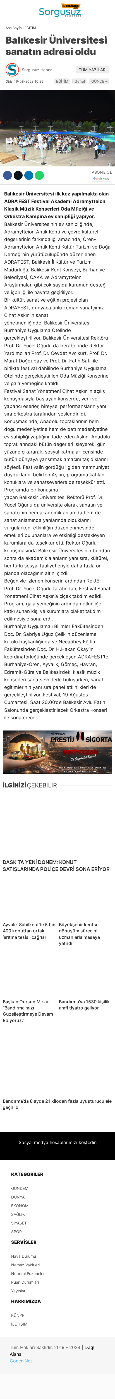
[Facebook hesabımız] (19, 1390)
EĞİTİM (14, 113)
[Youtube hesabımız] (73, 1390)
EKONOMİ (17, 80)
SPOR (13, 91)
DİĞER (14, 125)
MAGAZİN (17, 102)
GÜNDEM (16, 46)
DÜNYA (14, 57)
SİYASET (16, 68)
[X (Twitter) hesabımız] (37, 1390)
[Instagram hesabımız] (55, 1390)
